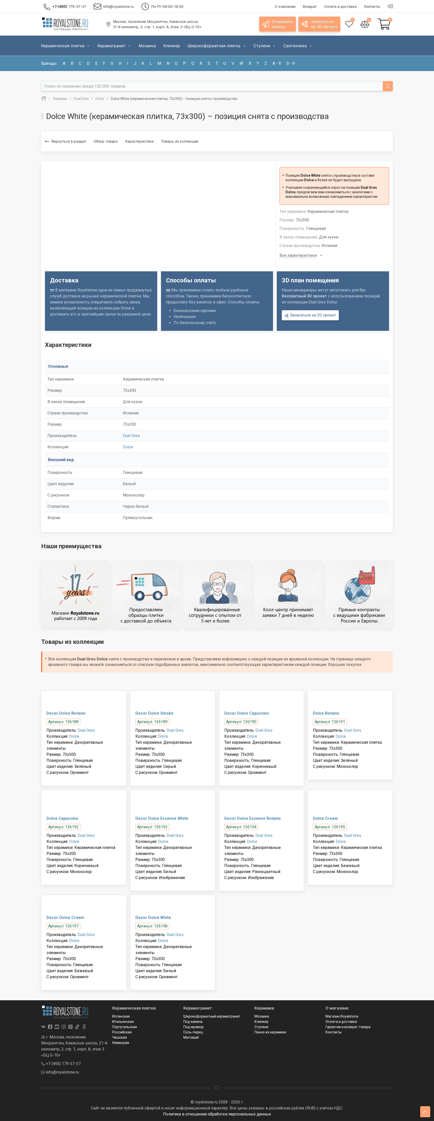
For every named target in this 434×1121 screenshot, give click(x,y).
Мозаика (261, 1016)
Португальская (124, 1027)
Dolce (128, 447)
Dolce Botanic (326, 713)
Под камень (193, 1022)
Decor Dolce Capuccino (246, 713)
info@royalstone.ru (62, 1072)
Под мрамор (193, 1027)
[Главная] (43, 99)
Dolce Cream (325, 818)
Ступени (261, 1027)
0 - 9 (291, 63)
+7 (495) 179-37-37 (63, 1063)
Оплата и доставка (341, 1022)
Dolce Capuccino (62, 818)
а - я (277, 63)
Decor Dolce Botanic (66, 713)
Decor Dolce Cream (65, 917)
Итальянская (123, 1022)
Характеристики (139, 141)
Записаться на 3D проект (312, 315)
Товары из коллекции (179, 141)
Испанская (121, 1016)
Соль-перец (193, 1032)
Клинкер (261, 1022)
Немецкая (120, 1043)
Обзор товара (106, 141)
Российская (122, 1032)
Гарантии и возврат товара (347, 1027)
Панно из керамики (270, 1032)
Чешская (119, 1037)
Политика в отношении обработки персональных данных (217, 1114)
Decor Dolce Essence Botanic (252, 818)
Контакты (333, 1032)
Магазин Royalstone (341, 1016)
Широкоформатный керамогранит (211, 1016)
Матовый (191, 1037)
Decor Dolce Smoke (154, 713)
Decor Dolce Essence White (161, 818)
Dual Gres (131, 435)
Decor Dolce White (153, 917)
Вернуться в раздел (68, 141)
